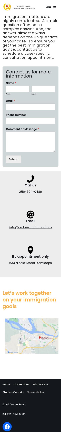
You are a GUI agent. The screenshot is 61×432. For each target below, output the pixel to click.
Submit (13, 159)
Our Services (21, 384)
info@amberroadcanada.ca (30, 227)
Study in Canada (13, 392)
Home (6, 384)
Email (10, 101)
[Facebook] (7, 426)
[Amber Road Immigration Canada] (19, 7)
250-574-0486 (30, 192)
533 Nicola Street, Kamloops (30, 263)
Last (34, 94)
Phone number (16, 115)
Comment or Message (22, 129)
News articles (35, 392)
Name (11, 83)
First (8, 94)
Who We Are (40, 384)
